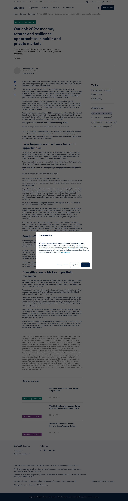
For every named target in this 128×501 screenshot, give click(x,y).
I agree (85, 265)
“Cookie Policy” (64, 252)
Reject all (75, 265)
